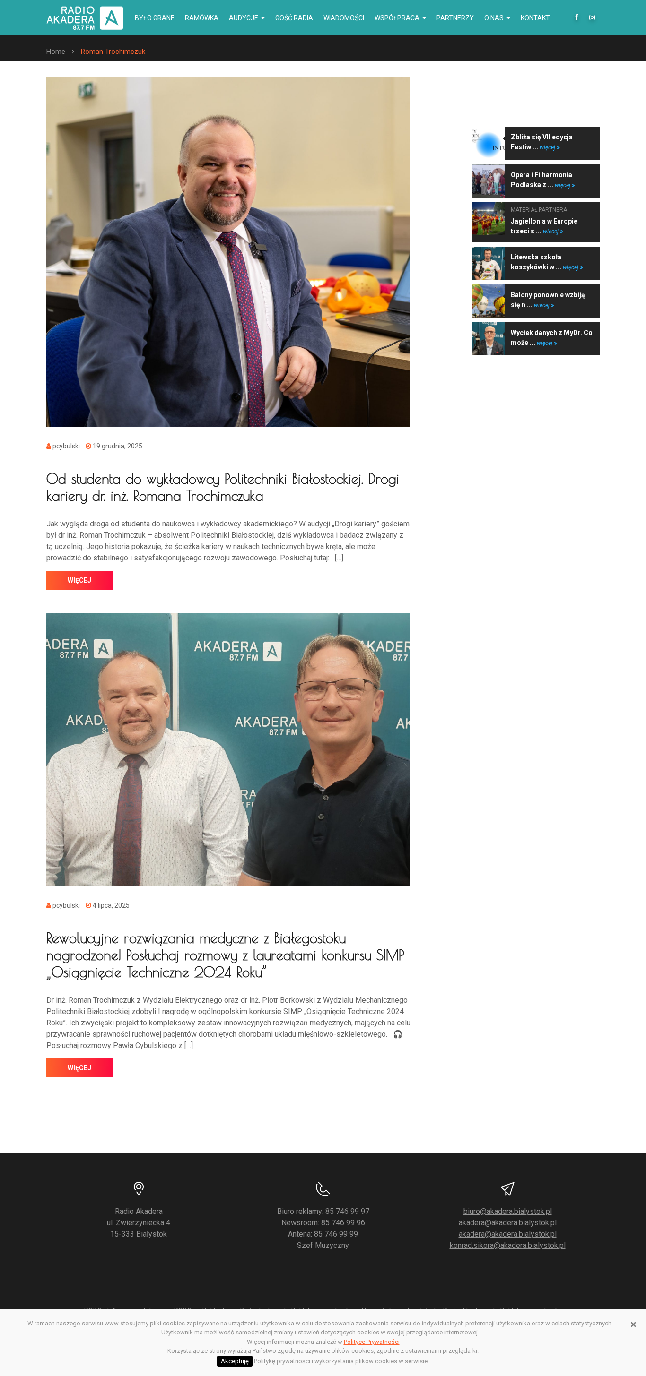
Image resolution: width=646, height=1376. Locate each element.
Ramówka (201, 18)
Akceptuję (235, 1361)
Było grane (155, 18)
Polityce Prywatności (372, 1341)
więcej (79, 580)
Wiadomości (343, 18)
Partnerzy (455, 18)
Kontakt (535, 18)
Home (55, 51)
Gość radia (294, 18)
